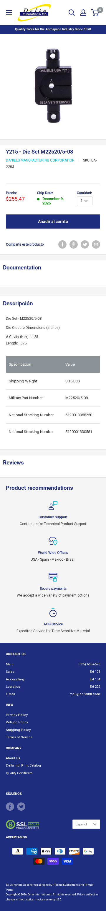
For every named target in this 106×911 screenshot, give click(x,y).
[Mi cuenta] (83, 12)
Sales (10, 672)
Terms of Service (19, 737)
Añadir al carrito (53, 221)
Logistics (13, 687)
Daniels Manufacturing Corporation (40, 160)
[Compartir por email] (96, 244)
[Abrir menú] (9, 12)
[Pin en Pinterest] (73, 244)
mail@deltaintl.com (84, 694)
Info (9, 705)
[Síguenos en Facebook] (10, 806)
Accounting (15, 679)
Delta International (39, 894)
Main (10, 664)
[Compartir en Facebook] (62, 244)
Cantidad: (84, 193)
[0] (95, 12)
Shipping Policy (18, 730)
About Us (13, 758)
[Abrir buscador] (72, 12)
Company (13, 748)
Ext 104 (95, 679)
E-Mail (10, 694)
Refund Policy (17, 722)
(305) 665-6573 (89, 664)
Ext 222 (95, 687)
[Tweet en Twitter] (85, 244)
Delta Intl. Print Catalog (23, 765)
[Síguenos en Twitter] (21, 806)
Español (81, 824)
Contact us (16, 654)
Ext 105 (95, 672)
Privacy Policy (17, 715)
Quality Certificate (19, 773)
